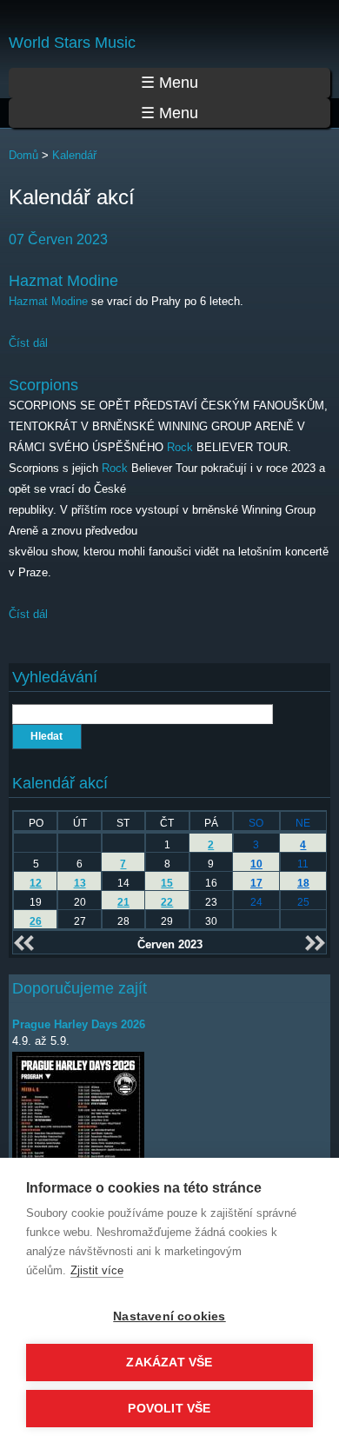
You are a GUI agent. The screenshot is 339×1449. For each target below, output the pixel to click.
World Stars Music (72, 42)
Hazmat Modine (63, 280)
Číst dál (28, 342)
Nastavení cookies (169, 1316)
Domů (23, 155)
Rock (180, 447)
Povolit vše (169, 1408)
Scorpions (43, 385)
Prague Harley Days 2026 (78, 1024)
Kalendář (74, 155)
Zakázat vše (169, 1362)
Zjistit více (96, 1270)
